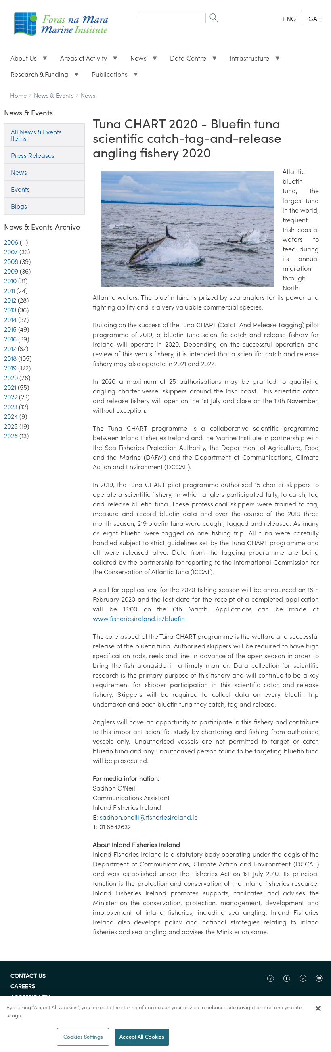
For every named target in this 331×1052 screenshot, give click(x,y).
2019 (10, 368)
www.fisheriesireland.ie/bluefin (139, 619)
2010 (10, 281)
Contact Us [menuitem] (28, 976)
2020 (11, 378)
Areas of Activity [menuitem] (80, 60)
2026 (11, 436)
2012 (10, 300)
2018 (10, 358)
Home (18, 95)
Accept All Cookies (141, 1036)
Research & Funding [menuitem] (36, 76)
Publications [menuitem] (106, 76)
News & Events (53, 95)
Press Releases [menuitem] (32, 155)
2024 (11, 416)
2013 (10, 310)
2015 (10, 329)
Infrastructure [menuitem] (246, 60)
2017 (10, 349)
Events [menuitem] (20, 189)
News (88, 95)
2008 (11, 261)
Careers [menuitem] (22, 986)
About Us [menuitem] (20, 60)
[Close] (318, 1008)
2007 (11, 252)
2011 (9, 291)
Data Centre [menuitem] (184, 60)
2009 (11, 271)
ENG (289, 19)
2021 (10, 387)
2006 (11, 242)
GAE (314, 19)
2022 (10, 397)
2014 (10, 320)
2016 (10, 339)
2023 (10, 407)
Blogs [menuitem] (19, 206)
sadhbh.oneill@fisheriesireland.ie (149, 817)
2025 (11, 426)
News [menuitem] (135, 60)
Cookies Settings (83, 1036)
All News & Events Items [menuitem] (36, 135)
